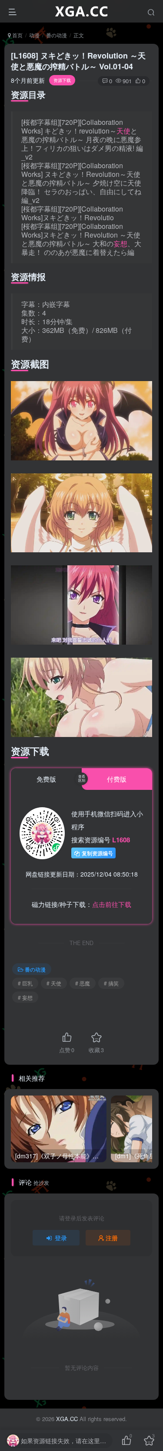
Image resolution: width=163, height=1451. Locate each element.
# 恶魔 (82, 983)
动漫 (34, 35)
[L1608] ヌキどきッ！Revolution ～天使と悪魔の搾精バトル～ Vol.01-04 (78, 61)
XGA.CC (67, 1419)
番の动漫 (56, 35)
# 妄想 (25, 997)
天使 (123, 131)
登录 (61, 1237)
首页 (17, 35)
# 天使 (54, 983)
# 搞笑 (111, 983)
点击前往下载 (111, 904)
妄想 (120, 243)
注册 (112, 1237)
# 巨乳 (25, 983)
